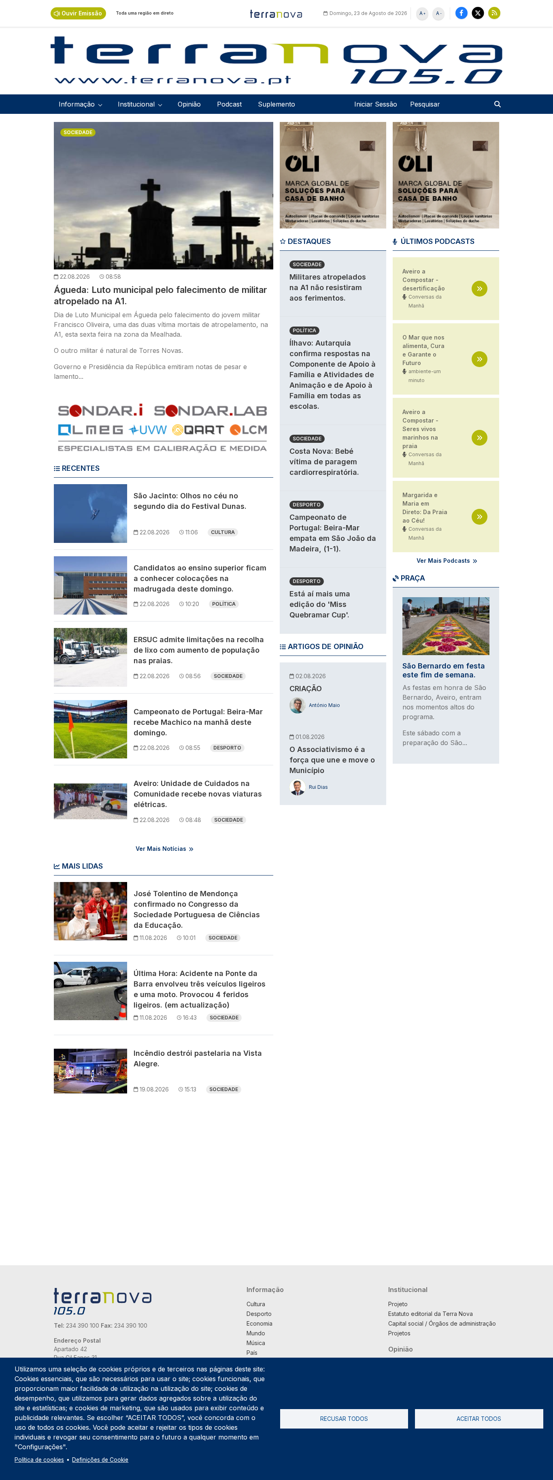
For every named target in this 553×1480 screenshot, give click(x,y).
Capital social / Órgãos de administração (442, 1323)
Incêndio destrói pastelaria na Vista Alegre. (198, 1058)
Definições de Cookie (100, 1460)
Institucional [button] (136, 104)
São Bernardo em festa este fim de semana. (443, 670)
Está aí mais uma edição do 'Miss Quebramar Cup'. (319, 604)
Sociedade (78, 132)
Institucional (408, 1290)
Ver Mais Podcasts (443, 560)
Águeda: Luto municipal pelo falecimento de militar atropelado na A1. (160, 295)
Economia (259, 1323)
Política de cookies (39, 1460)
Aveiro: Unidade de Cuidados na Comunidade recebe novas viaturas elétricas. (198, 794)
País (252, 1352)
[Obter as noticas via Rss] (494, 13)
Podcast (229, 104)
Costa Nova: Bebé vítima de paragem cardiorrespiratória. (324, 461)
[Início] (276, 13)
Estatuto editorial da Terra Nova (430, 1313)
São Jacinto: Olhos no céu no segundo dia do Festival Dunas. (190, 500)
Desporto (227, 748)
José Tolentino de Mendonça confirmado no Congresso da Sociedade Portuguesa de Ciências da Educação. (197, 909)
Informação (265, 1290)
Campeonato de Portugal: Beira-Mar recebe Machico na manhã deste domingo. (198, 722)
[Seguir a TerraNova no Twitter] (478, 13)
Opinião (189, 104)
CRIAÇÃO (305, 688)
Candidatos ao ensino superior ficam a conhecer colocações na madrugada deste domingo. (200, 578)
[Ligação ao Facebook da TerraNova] (461, 13)
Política (224, 604)
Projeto (398, 1304)
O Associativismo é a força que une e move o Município (332, 760)
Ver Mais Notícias (161, 848)
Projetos (399, 1333)
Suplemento (276, 104)
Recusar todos (344, 1419)
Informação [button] (77, 104)
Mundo (256, 1333)
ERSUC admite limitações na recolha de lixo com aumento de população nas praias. (199, 650)
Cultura (223, 532)
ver (479, 289)
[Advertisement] (333, 936)
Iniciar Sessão (375, 104)
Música (256, 1342)
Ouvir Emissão (82, 13)
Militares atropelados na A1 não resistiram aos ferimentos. (327, 287)
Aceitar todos (479, 1419)
